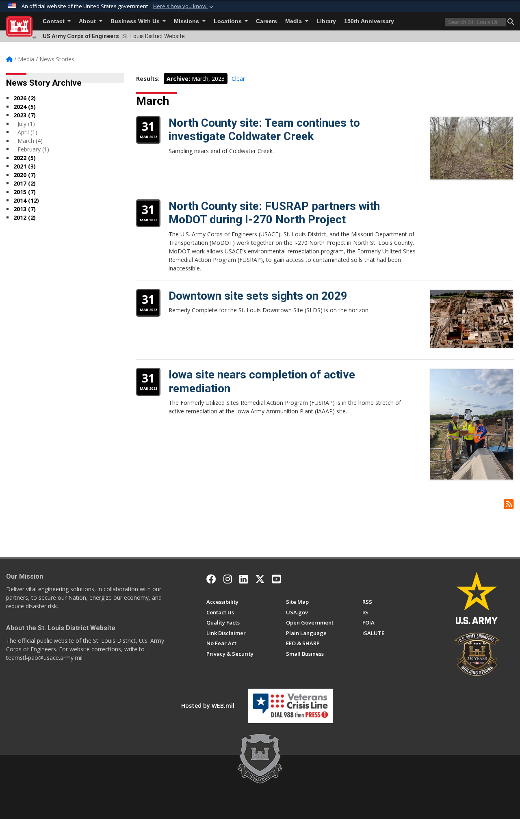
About (88, 21)
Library (326, 21)
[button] (184, 6)
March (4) (30, 141)
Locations (228, 21)
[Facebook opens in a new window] (211, 579)
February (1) (33, 149)
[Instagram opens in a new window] (227, 579)
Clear (238, 78)
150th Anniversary (369, 21)
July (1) (26, 123)
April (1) (27, 132)
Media (294, 21)
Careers (266, 21)
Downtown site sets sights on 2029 (258, 296)
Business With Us (135, 21)
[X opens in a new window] (260, 579)
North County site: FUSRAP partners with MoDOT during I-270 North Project (274, 213)
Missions (187, 21)
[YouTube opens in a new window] (276, 579)
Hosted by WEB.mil (207, 705)
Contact (54, 21)
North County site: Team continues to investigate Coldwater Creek (264, 129)
